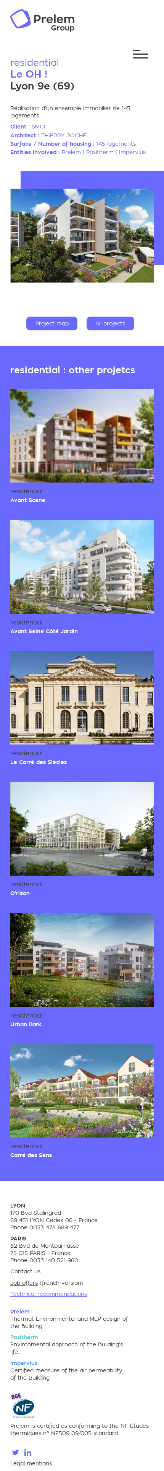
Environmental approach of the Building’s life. (66, 1344)
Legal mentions (31, 1463)
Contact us (25, 1271)
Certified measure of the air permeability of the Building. (66, 1370)
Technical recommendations (48, 1294)
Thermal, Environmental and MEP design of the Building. (69, 1319)
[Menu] (140, 54)
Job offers (24, 1282)
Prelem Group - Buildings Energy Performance (42, 20)
